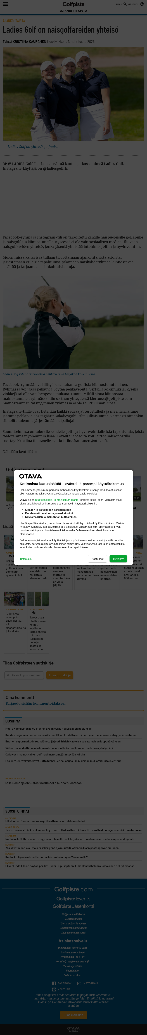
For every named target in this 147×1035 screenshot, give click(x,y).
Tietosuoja (26, 558)
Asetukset (97, 558)
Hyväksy (118, 558)
